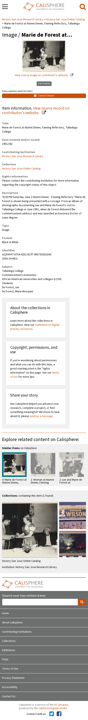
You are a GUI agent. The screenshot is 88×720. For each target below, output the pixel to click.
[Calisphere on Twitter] (51, 714)
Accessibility (9, 687)
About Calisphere (12, 623)
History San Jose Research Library (23, 19)
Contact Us (8, 696)
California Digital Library (52, 708)
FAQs (5, 659)
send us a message (41, 416)
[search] (83, 7)
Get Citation (44, 83)
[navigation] (5, 7)
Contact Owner (46, 95)
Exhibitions (8, 650)
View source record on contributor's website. (36, 110)
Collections (9, 641)
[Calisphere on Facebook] (59, 714)
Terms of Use (10, 669)
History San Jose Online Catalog (65, 19)
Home (5, 613)
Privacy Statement (13, 678)
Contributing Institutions (17, 632)
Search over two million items (24, 596)
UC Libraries (61, 705)
